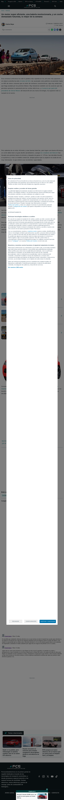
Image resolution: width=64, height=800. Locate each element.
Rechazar (15, 621)
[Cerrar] (47, 789)
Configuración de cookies (20, 206)
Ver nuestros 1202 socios (15, 267)
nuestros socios (32, 231)
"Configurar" (15, 241)
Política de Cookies (13, 204)
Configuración (31, 621)
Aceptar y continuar (48, 621)
